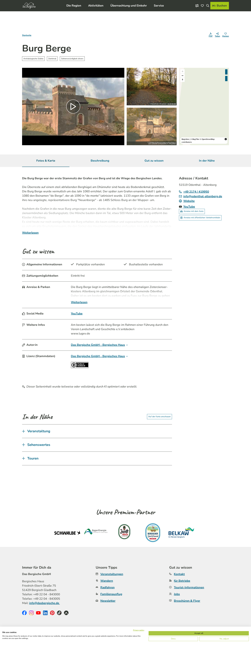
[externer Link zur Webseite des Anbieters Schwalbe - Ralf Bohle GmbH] (67, 532)
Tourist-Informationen (189, 587)
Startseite (26, 35)
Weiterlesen (30, 233)
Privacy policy (138, 630)
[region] (204, 106)
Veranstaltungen (111, 574)
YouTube (77, 313)
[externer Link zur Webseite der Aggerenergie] (96, 532)
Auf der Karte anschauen (159, 416)
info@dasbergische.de (44, 603)
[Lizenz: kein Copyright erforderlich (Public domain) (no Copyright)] (79, 367)
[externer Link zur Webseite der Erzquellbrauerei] (153, 532)
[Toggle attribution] (225, 139)
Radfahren (107, 587)
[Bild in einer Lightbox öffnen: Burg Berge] (152, 86)
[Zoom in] (182, 71)
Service (159, 6)
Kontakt (179, 574)
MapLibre (185, 139)
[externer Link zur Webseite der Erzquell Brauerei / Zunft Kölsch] (124, 532)
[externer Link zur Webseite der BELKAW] (181, 532)
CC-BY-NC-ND (172, 104)
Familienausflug (111, 594)
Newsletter (107, 601)
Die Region (73, 6)
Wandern (106, 581)
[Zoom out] (182, 75)
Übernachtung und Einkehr (128, 6)
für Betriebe (182, 581)
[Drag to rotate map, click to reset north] (182, 80)
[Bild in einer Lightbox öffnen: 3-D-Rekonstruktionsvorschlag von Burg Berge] (152, 126)
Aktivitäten (95, 6)
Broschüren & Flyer (187, 601)
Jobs (177, 594)
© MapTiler (195, 139)
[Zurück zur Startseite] (29, 5)
